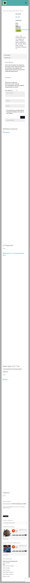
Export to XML (6, 576)
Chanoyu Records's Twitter (18, 505)
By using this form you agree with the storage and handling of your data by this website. (15, 112)
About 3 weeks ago (6, 505)
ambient (20, 39)
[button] (4, 564)
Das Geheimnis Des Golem (12, 10)
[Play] (16, 22)
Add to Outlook (6, 570)
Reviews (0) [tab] (7, 57)
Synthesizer (24, 47)
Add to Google (6, 568)
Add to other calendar (8, 574)
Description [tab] (7, 55)
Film (16, 43)
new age (21, 45)
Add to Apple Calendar (8, 572)
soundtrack (18, 47)
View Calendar (6, 562)
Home (4, 10)
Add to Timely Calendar (8, 565)
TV (16, 48)
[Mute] (16, 28)
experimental (22, 42)
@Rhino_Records (7, 514)
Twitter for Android (6, 506)
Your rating (7, 90)
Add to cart (18, 30)
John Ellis (20, 43)
